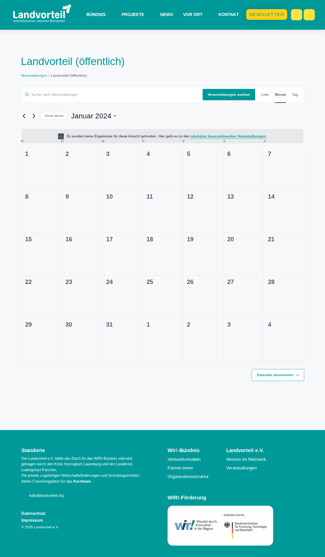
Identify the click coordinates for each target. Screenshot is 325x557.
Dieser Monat (54, 116)
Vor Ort (192, 14)
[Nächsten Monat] (34, 116)
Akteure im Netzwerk (246, 459)
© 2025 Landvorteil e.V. (40, 527)
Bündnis (96, 14)
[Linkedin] (309, 14)
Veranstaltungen (34, 75)
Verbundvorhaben (184, 459)
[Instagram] (296, 14)
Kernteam (82, 481)
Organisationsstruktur (188, 476)
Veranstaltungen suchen (229, 94)
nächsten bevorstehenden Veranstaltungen (228, 136)
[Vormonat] (24, 116)
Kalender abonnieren (275, 375)
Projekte (133, 14)
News (166, 14)
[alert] (162, 136)
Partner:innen (180, 468)
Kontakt (228, 14)
